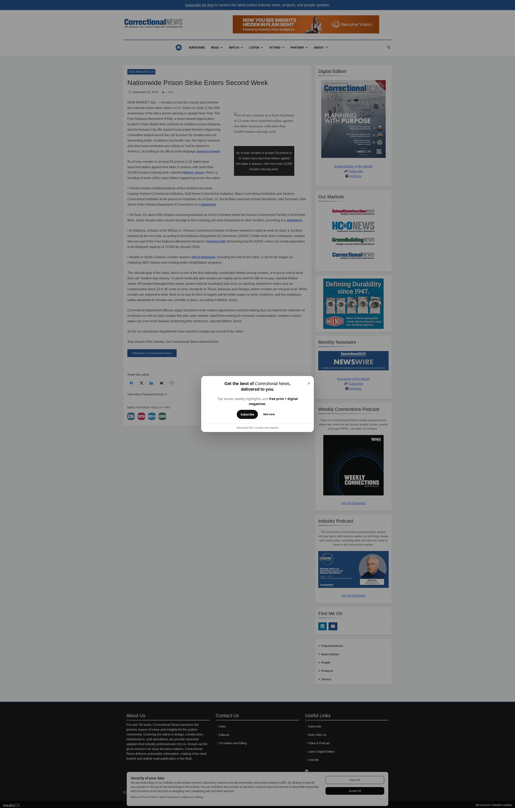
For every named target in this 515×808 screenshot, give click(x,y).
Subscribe (247, 414)
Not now (269, 414)
